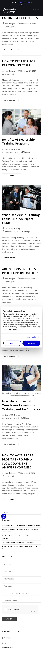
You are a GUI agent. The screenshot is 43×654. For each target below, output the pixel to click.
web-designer (10, 23)
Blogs (27, 152)
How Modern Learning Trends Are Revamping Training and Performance (21, 405)
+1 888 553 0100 (25, 2)
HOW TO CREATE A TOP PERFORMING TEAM (18, 63)
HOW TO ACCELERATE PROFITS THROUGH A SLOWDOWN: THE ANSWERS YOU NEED (17, 461)
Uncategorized (10, 27)
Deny (12, 343)
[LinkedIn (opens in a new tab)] (21, 5)
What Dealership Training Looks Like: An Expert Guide (21, 219)
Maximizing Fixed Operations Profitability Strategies (21, 525)
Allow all (31, 343)
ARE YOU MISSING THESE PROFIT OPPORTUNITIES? (20, 271)
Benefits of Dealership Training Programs (18, 141)
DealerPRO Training (12, 149)
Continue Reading (12, 50)
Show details (30, 337)
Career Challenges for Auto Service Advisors (18, 542)
